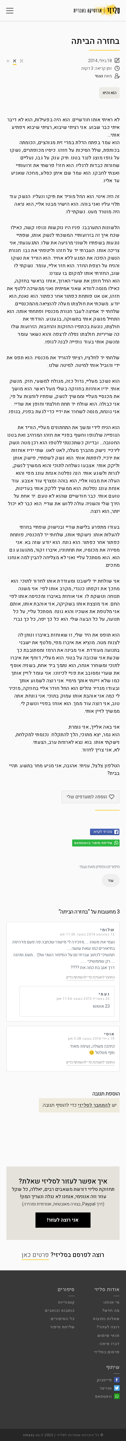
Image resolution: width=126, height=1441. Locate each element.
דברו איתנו (109, 1344)
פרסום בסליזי (107, 1352)
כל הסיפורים (63, 1319)
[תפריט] (9, 10)
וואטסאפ (103, 1396)
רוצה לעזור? (108, 1327)
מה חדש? (111, 1310)
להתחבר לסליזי (94, 1105)
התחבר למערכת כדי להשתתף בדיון (90, 977)
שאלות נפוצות (106, 1319)
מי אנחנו (111, 1302)
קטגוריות (66, 1302)
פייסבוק (104, 1380)
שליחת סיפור (62, 1327)
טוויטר (106, 1388)
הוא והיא (109, 93)
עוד (110, 880)
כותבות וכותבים (60, 1310)
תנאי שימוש (109, 1335)
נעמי (99, 76)
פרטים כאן (35, 1255)
